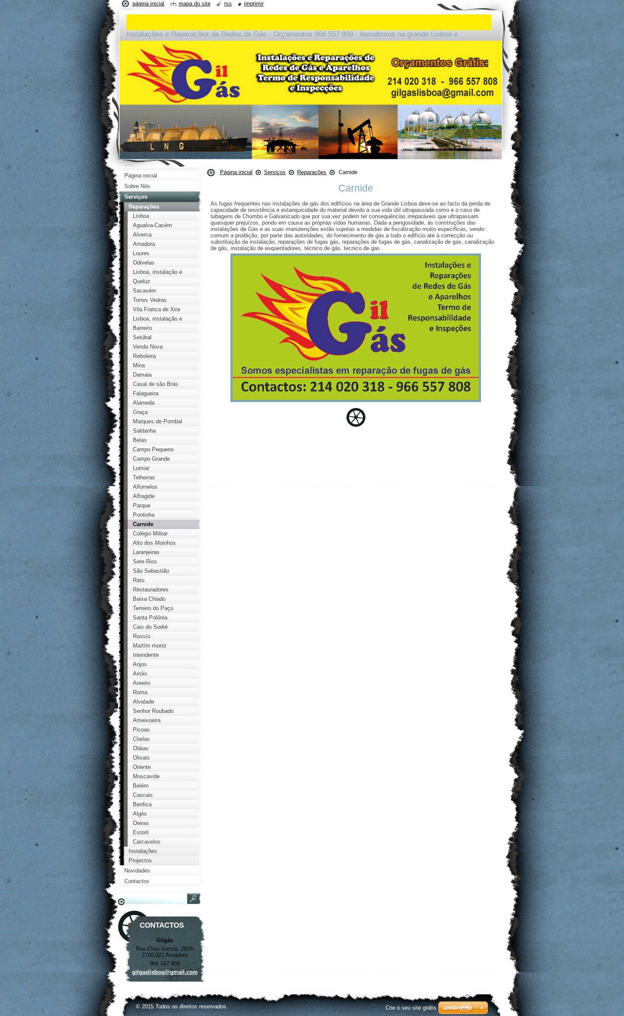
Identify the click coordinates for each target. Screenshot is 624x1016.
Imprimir (254, 3)
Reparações (311, 172)
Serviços (275, 172)
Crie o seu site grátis (410, 1008)
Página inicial (236, 172)
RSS (228, 3)
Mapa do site (195, 3)
